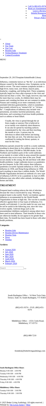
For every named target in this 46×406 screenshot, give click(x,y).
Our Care (9, 48)
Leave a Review (39, 11)
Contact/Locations (12, 55)
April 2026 (9, 259)
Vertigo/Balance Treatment (16, 53)
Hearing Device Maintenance (17, 233)
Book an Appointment (37, 8)
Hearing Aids (10, 50)
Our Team (9, 46)
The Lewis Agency (17, 405)
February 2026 (11, 263)
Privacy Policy (40, 18)
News (7, 237)
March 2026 (10, 261)
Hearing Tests (10, 235)
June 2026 (9, 254)
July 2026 (9, 252)
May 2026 (9, 256)
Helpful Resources (38, 13)
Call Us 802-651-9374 (37, 6)
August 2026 (10, 250)
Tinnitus (8, 240)
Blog (44, 15)
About (7, 44)
